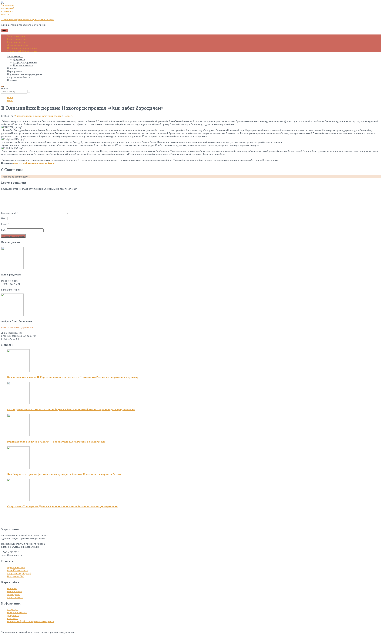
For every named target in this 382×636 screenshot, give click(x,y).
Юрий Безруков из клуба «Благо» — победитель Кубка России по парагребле (56, 441)
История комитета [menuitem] (23, 65)
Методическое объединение (22, 47)
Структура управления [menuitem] (25, 62)
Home (10, 97)
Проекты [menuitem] (12, 80)
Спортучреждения (17, 41)
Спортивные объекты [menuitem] (18, 77)
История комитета (17, 612)
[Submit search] (29, 92)
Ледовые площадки (17, 44)
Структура (12, 609)
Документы (13, 615)
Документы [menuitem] (19, 59)
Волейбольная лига (17, 570)
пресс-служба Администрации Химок (34, 163)
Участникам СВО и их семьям (22, 50)
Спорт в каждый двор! (19, 573)
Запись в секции (16, 35)
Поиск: (4, 88)
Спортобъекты (15, 597)
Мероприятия (14, 591)
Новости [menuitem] (12, 68)
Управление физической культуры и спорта (27, 19)
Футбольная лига (16, 567)
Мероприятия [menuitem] (14, 71)
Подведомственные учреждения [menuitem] (24, 74)
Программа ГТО (15, 576)
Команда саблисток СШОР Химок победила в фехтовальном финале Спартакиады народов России (71, 409)
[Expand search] (2, 86)
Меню (4, 30)
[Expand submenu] (21, 57)
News (10, 100)
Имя (4, 218)
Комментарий (9, 212)
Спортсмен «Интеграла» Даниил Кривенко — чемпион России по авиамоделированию (62, 506)
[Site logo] (8, 14)
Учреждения (13, 594)
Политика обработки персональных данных (30, 621)
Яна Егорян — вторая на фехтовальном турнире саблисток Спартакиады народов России (64, 474)
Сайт (3, 229)
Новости (68, 115)
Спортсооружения (17, 38)
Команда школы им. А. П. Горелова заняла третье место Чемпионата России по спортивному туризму (72, 376)
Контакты (12, 618)
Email (5, 224)
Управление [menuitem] (13, 56)
